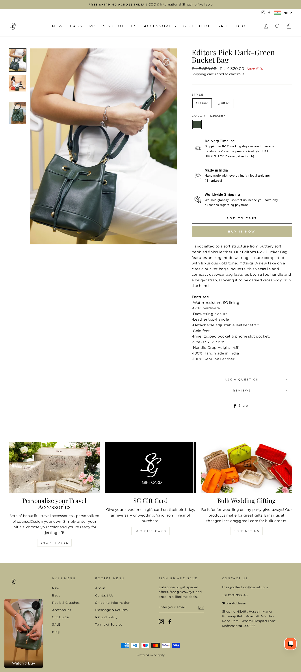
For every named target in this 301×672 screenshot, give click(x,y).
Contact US (246, 531)
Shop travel (55, 542)
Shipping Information (112, 602)
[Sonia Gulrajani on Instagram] (161, 621)
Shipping (199, 74)
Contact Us (104, 595)
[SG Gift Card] (150, 467)
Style (198, 94)
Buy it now (242, 231)
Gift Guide (197, 26)
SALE (224, 26)
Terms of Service (108, 624)
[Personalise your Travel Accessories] (54, 467)
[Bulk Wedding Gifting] (246, 467)
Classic (202, 103)
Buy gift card (151, 531)
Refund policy (106, 617)
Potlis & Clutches (113, 26)
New (57, 26)
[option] (150, 4)
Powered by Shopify (150, 655)
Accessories (160, 26)
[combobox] (283, 13)
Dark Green (197, 124)
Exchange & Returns (111, 610)
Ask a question (242, 379)
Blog (242, 26)
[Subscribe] (201, 607)
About (100, 588)
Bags (76, 26)
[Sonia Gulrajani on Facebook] (170, 621)
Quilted (223, 103)
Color (208, 115)
